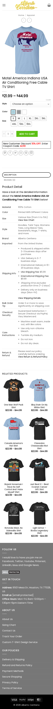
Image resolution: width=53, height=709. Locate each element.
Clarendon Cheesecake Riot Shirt (39, 446)
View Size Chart (26, 220)
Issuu (15, 565)
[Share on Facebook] (10, 153)
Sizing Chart (9, 625)
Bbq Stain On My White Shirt (39, 406)
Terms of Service (12, 688)
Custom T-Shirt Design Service (20, 642)
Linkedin (6, 565)
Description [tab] (10, 175)
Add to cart (27, 134)
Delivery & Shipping (13, 659)
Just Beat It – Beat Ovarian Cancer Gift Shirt (39, 487)
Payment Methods (13, 671)
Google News (31, 565)
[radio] (13, 112)
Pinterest (40, 561)
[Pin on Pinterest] (26, 153)
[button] (4, 5)
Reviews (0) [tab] (9, 180)
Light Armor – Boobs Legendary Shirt (39, 531)
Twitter (19, 561)
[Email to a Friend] (20, 153)
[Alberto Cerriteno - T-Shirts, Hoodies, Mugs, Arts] (26, 5)
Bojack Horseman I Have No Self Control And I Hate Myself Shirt (13, 488)
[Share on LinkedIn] (31, 153)
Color (5, 112)
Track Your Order (12, 636)
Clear (48, 100)
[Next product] (23, 20)
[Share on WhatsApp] (5, 153)
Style (4, 104)
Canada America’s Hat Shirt (13, 444)
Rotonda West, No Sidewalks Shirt (14, 529)
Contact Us (8, 630)
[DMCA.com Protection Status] (11, 572)
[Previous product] (29, 20)
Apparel (31, 15)
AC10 (23, 146)
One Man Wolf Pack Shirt (13, 406)
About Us (7, 619)
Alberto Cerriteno (30, 705)
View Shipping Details (29, 298)
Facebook (8, 561)
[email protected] (23, 595)
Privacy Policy (10, 682)
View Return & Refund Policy (32, 356)
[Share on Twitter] (15, 153)
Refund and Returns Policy (17, 665)
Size (4, 121)
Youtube (29, 561)
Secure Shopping (12, 676)
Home (21, 15)
